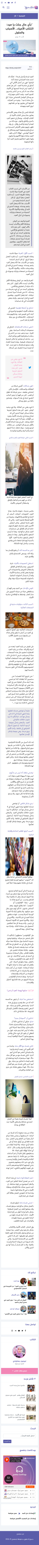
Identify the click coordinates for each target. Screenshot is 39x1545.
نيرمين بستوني (19, 1361)
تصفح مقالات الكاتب (20, 1371)
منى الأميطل (15, 1295)
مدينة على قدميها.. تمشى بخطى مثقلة (16, 1406)
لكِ (15, 16)
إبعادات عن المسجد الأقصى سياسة (23, 1518)
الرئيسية (22, 16)
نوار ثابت (16, 1281)
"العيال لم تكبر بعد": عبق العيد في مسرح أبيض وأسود (15, 1301)
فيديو (33, 1507)
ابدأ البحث (7, 1441)
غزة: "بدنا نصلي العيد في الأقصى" (15, 1314)
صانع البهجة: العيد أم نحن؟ (17, 990)
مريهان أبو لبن (14, 1309)
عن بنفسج (20, 1534)
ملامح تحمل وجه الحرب (17, 1385)
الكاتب (33, 1339)
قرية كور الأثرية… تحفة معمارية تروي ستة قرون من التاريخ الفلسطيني (15, 1417)
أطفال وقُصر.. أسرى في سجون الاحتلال (15, 1396)
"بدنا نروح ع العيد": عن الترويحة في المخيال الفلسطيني (15, 1287)
